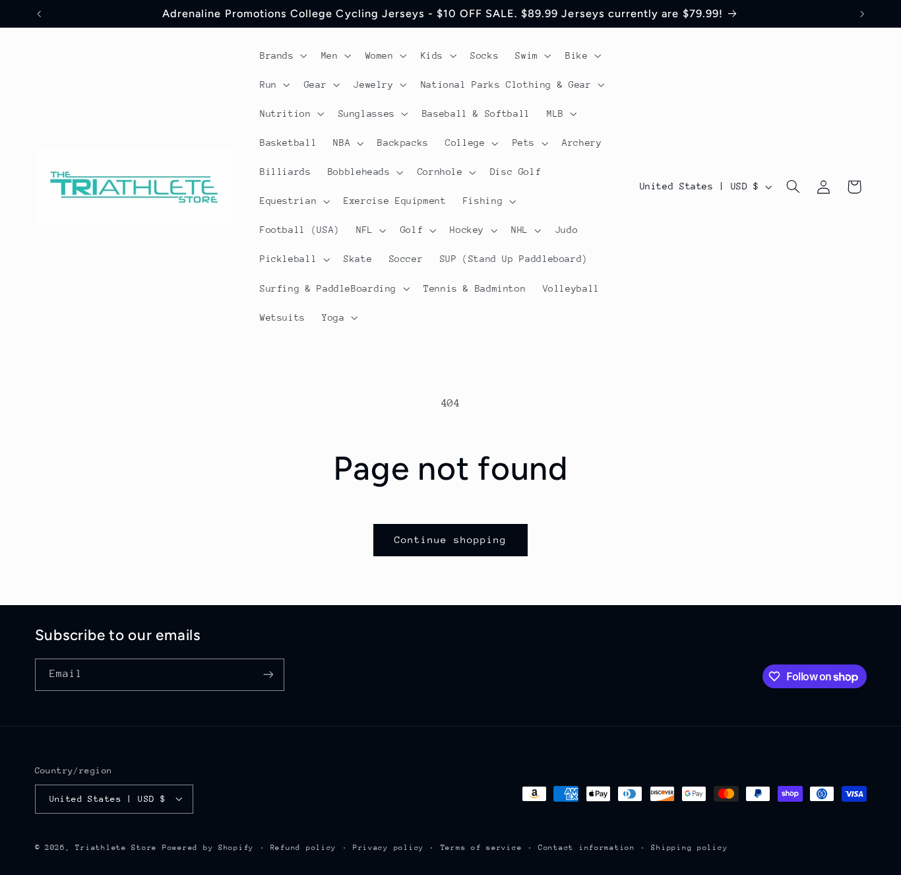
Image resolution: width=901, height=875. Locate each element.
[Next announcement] (862, 14)
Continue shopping (450, 539)
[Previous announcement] (38, 14)
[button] (282, 55)
